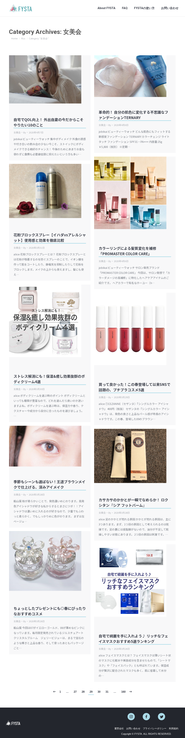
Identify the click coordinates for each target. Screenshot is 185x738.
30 (99, 691)
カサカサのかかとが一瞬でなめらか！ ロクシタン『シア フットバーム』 (133, 502)
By (24, 132)
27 (75, 691)
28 (83, 691)
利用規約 (173, 728)
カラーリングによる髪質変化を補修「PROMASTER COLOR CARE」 (127, 251)
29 (91, 691)
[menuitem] (106, 8)
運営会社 (119, 728)
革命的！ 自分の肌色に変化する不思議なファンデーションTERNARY (133, 114)
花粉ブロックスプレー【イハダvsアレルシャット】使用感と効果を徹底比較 (50, 237)
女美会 (17, 132)
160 (123, 691)
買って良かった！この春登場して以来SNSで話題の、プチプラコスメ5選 (134, 387)
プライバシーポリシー (154, 728)
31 (107, 691)
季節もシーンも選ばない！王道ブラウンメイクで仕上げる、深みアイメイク (49, 484)
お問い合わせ (133, 728)
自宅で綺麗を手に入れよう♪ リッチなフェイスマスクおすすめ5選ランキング (133, 638)
